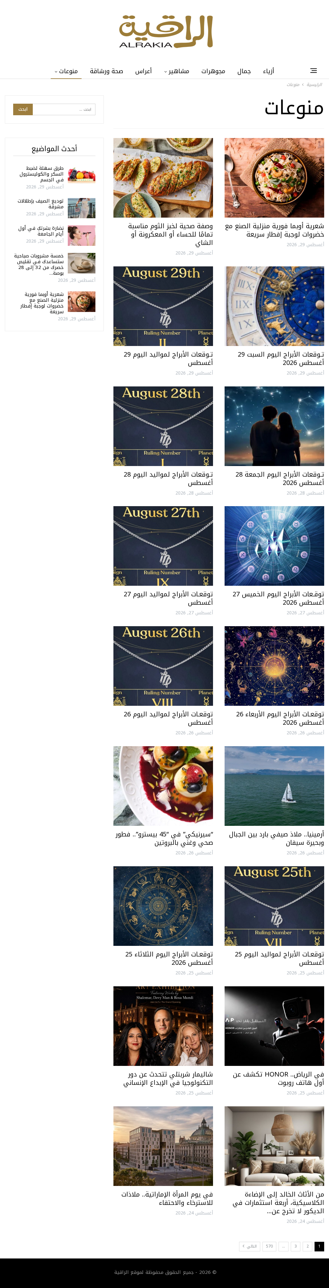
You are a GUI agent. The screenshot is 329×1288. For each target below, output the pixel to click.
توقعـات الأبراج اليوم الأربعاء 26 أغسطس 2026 (280, 718)
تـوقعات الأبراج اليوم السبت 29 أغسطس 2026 (281, 358)
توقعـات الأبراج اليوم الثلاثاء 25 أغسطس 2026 (169, 958)
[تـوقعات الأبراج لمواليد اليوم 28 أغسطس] (163, 426)
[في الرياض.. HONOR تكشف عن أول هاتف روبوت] (274, 1026)
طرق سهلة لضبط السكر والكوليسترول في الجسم (42, 174)
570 (269, 1246)
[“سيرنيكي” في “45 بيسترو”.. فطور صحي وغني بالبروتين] (163, 786)
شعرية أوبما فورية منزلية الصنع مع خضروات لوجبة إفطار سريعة (274, 230)
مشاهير (179, 71)
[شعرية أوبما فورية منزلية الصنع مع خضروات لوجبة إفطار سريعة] (274, 178)
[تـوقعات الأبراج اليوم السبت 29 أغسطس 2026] (274, 306)
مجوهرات (213, 71)
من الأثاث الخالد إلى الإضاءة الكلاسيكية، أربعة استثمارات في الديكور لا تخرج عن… (278, 1202)
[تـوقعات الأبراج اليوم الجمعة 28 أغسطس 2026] (274, 426)
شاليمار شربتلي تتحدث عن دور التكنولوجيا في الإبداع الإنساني (168, 1078)
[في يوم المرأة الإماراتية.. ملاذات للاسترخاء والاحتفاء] (163, 1146)
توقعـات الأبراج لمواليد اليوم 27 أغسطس (168, 598)
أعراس (143, 71)
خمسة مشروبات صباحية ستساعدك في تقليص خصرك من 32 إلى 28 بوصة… (39, 264)
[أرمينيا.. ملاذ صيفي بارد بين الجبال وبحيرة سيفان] (274, 786)
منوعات (68, 71)
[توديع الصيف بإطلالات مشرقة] (81, 208)
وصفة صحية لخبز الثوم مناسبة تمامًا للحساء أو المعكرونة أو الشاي (170, 234)
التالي (251, 1246)
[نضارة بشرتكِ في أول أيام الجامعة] (81, 235)
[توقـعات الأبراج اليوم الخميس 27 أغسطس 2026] (274, 546)
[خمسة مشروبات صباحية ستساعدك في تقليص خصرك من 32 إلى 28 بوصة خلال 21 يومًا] (81, 263)
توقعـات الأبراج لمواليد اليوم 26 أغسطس (168, 718)
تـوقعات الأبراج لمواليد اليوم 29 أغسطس (168, 358)
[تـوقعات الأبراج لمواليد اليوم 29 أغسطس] (163, 306)
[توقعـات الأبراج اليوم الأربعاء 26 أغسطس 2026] (274, 666)
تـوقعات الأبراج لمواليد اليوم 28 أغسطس (168, 478)
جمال (244, 71)
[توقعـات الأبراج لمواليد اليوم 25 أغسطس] (274, 906)
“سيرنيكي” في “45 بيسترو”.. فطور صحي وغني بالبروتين (164, 838)
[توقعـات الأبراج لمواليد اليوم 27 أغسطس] (163, 546)
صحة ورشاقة (106, 71)
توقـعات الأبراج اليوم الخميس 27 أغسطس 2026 (278, 598)
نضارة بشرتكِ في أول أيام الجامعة (41, 231)
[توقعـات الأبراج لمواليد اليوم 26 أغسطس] (163, 666)
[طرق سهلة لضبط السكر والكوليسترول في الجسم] (81, 175)
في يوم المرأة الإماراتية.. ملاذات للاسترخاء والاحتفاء (167, 1198)
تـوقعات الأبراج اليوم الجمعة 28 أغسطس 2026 (280, 478)
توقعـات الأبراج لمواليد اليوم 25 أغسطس (279, 958)
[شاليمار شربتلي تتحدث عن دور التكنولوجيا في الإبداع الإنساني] (163, 1026)
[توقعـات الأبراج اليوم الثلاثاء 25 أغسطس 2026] (163, 906)
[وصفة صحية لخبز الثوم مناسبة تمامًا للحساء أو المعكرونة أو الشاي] (163, 178)
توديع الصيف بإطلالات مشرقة (41, 203)
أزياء (268, 71)
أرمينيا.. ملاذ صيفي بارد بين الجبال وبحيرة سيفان (276, 838)
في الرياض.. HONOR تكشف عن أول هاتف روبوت (278, 1078)
